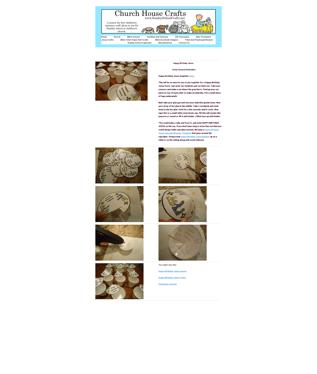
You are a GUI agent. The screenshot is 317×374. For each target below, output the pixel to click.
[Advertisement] (158, 52)
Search (117, 37)
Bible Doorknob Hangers (166, 40)
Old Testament (182, 37)
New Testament (203, 37)
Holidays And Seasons (157, 37)
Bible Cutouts (133, 37)
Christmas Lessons (167, 284)
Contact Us (184, 43)
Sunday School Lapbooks (140, 43)
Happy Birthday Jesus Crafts (172, 278)
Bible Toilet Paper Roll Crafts (134, 40)
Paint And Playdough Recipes (199, 40)
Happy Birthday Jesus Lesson (172, 271)
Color (192, 76)
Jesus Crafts (107, 40)
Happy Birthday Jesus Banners (195, 137)
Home (104, 37)
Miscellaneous (165, 43)
